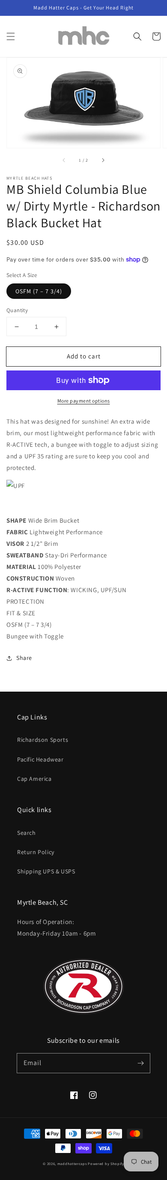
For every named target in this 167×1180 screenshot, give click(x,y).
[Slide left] (64, 160)
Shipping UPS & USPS (46, 871)
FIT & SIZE (21, 613)
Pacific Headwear (40, 759)
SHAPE (16, 520)
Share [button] (24, 658)
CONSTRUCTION (30, 578)
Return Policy (35, 852)
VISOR (15, 543)
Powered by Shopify (106, 1163)
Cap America (34, 779)
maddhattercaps (72, 1163)
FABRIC (17, 532)
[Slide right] (102, 160)
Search (26, 833)
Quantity (17, 310)
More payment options (83, 400)
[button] (10, 36)
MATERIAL (21, 567)
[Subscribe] (140, 1063)
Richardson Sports (42, 740)
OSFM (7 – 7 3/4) (38, 291)
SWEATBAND (24, 555)
